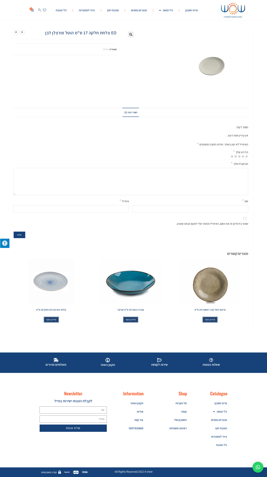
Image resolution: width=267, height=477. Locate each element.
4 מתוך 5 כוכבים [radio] (235, 156)
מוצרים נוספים (139, 10)
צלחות (106, 49)
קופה (184, 411)
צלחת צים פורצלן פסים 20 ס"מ (51, 309)
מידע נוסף (210, 319)
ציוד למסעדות (87, 10)
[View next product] (16, 32)
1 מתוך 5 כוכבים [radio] (246, 156)
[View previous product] (22, 32)
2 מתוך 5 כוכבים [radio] (243, 156)
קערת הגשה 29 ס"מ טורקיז (131, 309)
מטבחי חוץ (113, 10)
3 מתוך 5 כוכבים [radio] (239, 156)
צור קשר (138, 420)
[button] (131, 34)
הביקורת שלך (239, 164)
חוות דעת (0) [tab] (130, 112)
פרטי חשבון (191, 10)
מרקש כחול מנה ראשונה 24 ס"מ (210, 309)
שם (245, 201)
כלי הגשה (168, 10)
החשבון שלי (180, 420)
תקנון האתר (136, 403)
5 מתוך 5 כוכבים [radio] (232, 156)
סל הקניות (181, 403)
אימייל (124, 201)
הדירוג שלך (240, 152)
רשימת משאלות (178, 428)
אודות (140, 411)
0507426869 (136, 428)
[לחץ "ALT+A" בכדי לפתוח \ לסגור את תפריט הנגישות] (4, 243)
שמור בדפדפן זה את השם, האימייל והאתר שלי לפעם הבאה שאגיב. (212, 224)
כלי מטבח (61, 10)
